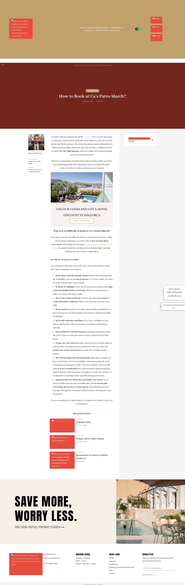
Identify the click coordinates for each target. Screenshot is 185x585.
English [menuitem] (131, 141)
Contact (112, 573)
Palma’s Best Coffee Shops (90, 438)
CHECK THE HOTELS (82, 221)
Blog (110, 570)
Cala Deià (88, 137)
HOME (82, 27)
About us (89, 30)
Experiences (116, 27)
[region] (27, 569)
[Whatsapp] (139, 29)
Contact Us (102, 30)
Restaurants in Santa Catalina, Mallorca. (92, 457)
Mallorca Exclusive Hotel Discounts (121, 567)
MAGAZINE (115, 30)
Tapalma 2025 (83, 422)
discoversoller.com (34, 153)
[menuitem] (156, 16)
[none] (140, 140)
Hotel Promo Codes (98, 27)
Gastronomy (92, 91)
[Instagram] (136, 29)
